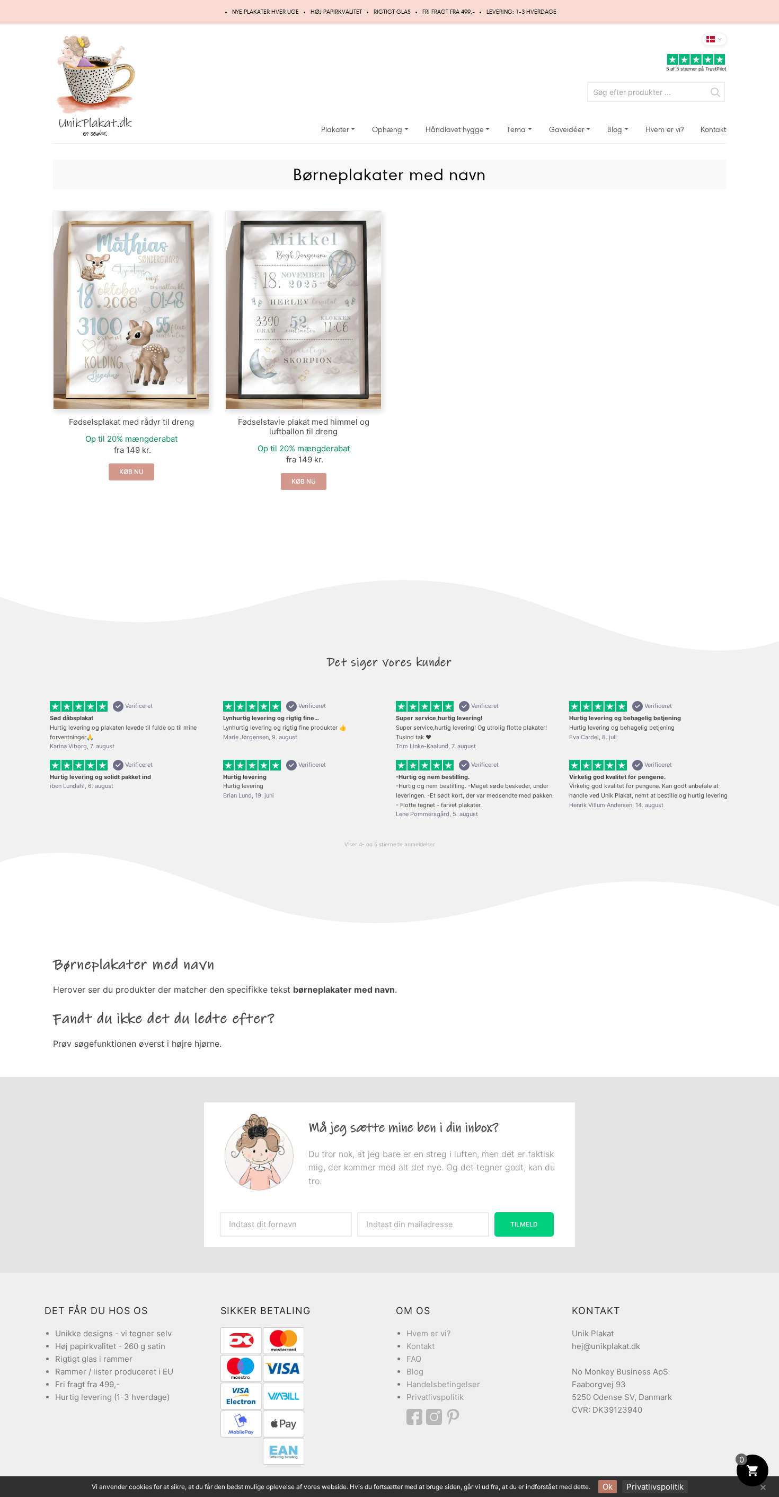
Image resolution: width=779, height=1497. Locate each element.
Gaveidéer (567, 129)
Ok (608, 1487)
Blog (614, 129)
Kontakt (713, 129)
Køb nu (131, 472)
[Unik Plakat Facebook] (416, 1417)
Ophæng (387, 129)
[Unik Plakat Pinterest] (453, 1417)
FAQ (413, 1359)
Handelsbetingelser (443, 1384)
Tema (516, 129)
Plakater (335, 129)
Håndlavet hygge (455, 129)
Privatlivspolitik (435, 1397)
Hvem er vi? (664, 129)
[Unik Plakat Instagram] (435, 1417)
